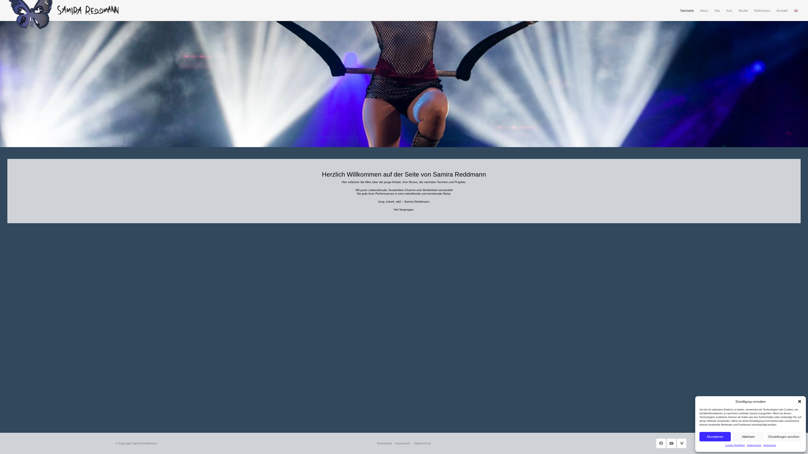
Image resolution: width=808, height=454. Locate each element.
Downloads (384, 443)
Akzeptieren (715, 436)
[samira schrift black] (88, 10)
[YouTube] (671, 443)
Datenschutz (754, 445)
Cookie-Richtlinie (735, 445)
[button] (799, 401)
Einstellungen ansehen (783, 436)
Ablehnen (748, 436)
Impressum (769, 445)
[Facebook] (661, 443)
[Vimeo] (681, 443)
